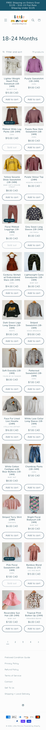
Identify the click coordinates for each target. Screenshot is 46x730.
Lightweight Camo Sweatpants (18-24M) (34, 277)
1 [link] (7, 642)
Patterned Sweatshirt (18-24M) (34, 373)
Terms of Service (13, 675)
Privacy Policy (12, 663)
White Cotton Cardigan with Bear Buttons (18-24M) (11, 470)
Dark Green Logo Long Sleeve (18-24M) (12, 325)
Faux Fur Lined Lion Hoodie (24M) (12, 421)
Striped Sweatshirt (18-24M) (34, 325)
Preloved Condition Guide (17, 657)
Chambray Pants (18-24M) (34, 468)
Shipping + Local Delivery (17, 694)
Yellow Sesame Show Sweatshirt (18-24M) (12, 179)
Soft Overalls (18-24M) (12, 372)
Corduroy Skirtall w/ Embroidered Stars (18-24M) (12, 277)
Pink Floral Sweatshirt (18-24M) (12, 567)
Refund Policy (12, 669)
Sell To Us (9, 687)
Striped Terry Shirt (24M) (12, 518)
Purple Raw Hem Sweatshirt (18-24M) (34, 132)
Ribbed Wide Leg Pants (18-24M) (12, 130)
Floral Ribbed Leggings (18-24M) (12, 229)
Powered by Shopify (32, 726)
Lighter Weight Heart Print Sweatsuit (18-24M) (12, 82)
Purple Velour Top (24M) (34, 178)
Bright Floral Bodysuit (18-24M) (34, 520)
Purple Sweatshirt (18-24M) (34, 80)
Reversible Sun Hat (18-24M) (12, 614)
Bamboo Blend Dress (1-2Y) (34, 566)
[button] (6, 20)
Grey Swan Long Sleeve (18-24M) (34, 228)
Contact (9, 681)
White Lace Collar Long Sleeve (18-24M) (34, 421)
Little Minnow (18, 726)
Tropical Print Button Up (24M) (34, 614)
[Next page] (38, 642)
